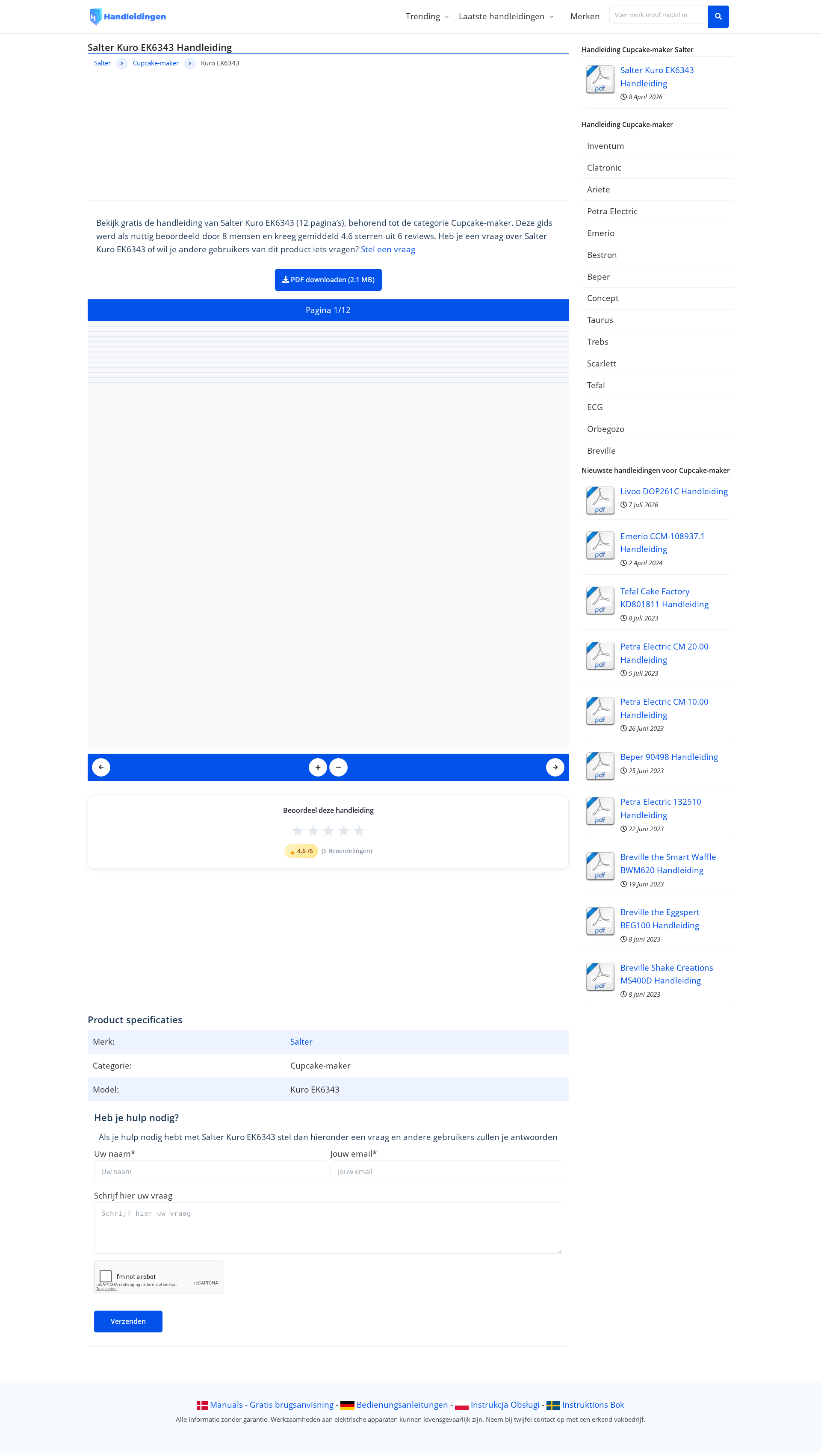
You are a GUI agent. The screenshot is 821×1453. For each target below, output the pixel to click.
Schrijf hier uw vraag (133, 1195)
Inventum (605, 145)
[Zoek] (718, 17)
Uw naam (114, 1153)
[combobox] (658, 15)
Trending (423, 16)
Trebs (597, 341)
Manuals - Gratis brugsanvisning (272, 1404)
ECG (595, 407)
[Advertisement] (328, 134)
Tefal (596, 385)
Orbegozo (605, 428)
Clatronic (604, 167)
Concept (603, 298)
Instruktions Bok (593, 1404)
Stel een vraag (388, 249)
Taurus (600, 319)
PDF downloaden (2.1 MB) (332, 279)
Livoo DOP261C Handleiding (674, 491)
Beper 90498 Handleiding (669, 756)
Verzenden (128, 1321)
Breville (601, 450)
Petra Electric (612, 211)
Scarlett (601, 363)
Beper (598, 276)
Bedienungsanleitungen (402, 1404)
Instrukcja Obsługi (505, 1404)
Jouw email (354, 1153)
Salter (102, 63)
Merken (585, 16)
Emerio (600, 233)
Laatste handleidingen (502, 16)
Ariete (598, 189)
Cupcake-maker (156, 63)
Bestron (602, 254)
